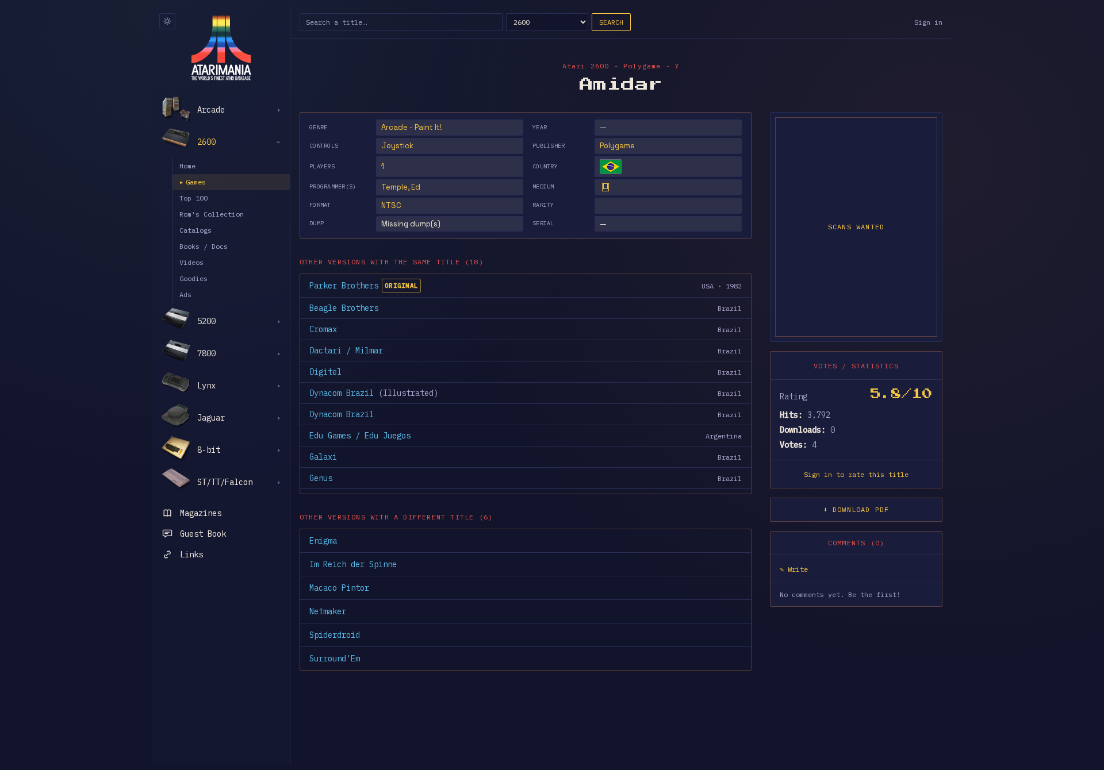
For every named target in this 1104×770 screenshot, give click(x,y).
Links (191, 554)
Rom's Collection (211, 214)
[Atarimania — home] (221, 47)
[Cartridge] (605, 187)
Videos (191, 262)
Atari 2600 (586, 65)
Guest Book (203, 534)
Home (187, 165)
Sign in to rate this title (856, 474)
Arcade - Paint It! (411, 127)
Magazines (200, 513)
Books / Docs (203, 246)
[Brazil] (611, 166)
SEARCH (611, 22)
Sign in (928, 22)
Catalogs (195, 230)
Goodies (193, 278)
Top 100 (193, 198)
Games (192, 182)
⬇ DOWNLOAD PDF (856, 509)
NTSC (391, 205)
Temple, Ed (400, 187)
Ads (185, 294)
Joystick (397, 146)
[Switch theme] (167, 21)
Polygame (617, 146)
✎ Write (794, 569)
